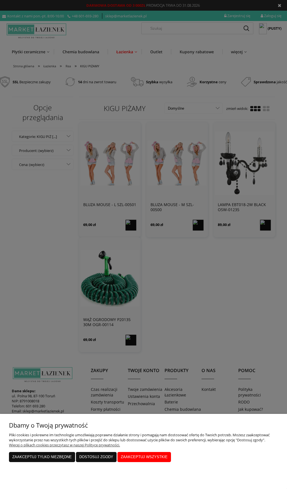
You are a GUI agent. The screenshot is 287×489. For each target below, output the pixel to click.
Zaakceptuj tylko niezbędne (42, 457)
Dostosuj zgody (96, 457)
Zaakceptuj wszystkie (144, 457)
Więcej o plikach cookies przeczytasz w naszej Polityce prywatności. (64, 445)
